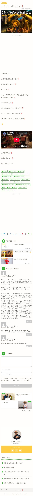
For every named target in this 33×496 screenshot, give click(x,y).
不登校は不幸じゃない (7, 176)
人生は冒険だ (6, 179)
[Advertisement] (16, 53)
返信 (29, 321)
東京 (4, 187)
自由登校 (12, 190)
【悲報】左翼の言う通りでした (13, 463)
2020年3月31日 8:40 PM (7, 276)
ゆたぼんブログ (13, 171)
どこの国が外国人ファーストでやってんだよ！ (16, 473)
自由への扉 (5, 190)
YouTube (4, 3)
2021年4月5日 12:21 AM (7, 340)
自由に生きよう (23, 187)
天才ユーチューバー (15, 179)
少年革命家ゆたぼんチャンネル (23, 184)
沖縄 (9, 187)
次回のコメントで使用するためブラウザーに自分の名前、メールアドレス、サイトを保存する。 (16, 380)
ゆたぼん (5, 171)
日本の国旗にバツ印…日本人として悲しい (16, 478)
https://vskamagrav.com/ (9, 343)
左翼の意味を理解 (9, 467)
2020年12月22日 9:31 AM (7, 327)
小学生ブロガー (26, 179)
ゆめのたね (21, 171)
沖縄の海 (15, 187)
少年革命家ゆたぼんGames (8, 184)
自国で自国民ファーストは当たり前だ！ (16, 483)
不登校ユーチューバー (19, 176)
